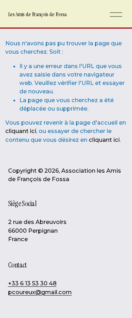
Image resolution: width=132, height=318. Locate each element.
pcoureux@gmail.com (40, 292)
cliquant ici (20, 130)
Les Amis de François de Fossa (37, 14)
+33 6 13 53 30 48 (32, 283)
